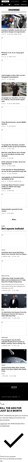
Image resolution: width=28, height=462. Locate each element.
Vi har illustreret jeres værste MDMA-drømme (13, 123)
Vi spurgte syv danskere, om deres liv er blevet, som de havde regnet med (13, 99)
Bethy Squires (12, 165)
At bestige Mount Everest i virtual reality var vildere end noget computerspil (12, 186)
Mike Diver (11, 190)
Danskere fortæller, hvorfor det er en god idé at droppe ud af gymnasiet (13, 31)
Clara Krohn (11, 79)
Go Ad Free (5, 1)
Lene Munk (11, 158)
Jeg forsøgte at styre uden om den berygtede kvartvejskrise (13, 76)
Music (2, 309)
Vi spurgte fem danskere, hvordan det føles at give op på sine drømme (13, 145)
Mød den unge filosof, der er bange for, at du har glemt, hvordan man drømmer (13, 154)
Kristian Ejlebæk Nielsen (15, 34)
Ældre (14, 219)
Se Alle (3, 226)
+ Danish (24, 1)
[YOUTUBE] (18, 392)
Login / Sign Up (15, 1)
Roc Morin (11, 213)
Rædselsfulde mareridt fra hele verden (11, 210)
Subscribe (16, 4)
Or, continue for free (5, 426)
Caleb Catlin (16, 318)
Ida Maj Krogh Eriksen (14, 103)
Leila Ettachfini (13, 173)
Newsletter (24, 4)
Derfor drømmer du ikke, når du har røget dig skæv (13, 162)
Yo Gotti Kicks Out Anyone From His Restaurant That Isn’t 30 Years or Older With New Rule (13, 314)
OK (1, 461)
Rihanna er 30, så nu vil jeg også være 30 (12, 53)
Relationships (4, 337)
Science (3, 249)
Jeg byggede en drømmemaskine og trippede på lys (12, 178)
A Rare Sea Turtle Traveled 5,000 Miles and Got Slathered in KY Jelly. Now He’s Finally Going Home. (13, 280)
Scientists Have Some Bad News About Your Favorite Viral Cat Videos (14, 253)
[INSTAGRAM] (12, 392)
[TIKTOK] (15, 392)
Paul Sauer (11, 148)
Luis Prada (16, 290)
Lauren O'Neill (12, 56)
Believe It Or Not (5, 275)
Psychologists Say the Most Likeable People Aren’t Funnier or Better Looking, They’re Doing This (13, 341)
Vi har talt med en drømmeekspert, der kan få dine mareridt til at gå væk (13, 170)
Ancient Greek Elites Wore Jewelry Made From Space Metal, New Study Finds (13, 369)
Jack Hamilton (12, 126)
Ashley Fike (16, 256)
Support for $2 (4, 423)
